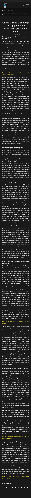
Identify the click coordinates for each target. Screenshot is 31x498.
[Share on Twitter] (6, 487)
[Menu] (27, 5)
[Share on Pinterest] (12, 487)
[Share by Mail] (27, 487)
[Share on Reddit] (24, 487)
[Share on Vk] (21, 487)
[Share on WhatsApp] (9, 487)
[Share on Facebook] (3, 487)
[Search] (23, 5)
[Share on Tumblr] (18, 487)
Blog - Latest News (7, 10)
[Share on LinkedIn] (15, 487)
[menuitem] (23, 5)
